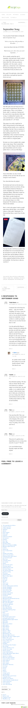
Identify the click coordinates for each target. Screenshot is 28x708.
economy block (7, 560)
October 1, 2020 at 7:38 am (16, 411)
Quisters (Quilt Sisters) (9, 635)
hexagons (5, 577)
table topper (6, 663)
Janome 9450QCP (7, 588)
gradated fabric (7, 574)
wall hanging (6, 674)
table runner (6, 661)
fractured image (7, 569)
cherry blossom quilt (8, 555)
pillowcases (6, 615)
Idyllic (4, 581)
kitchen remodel (7, 594)
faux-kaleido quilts (8, 564)
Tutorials (13, 17)
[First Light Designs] (14, 7)
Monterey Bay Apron (8, 601)
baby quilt (5, 533)
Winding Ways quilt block (9, 675)
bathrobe (5, 535)
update (5, 279)
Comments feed (7, 697)
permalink (20, 279)
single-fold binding (8, 652)
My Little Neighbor (8, 602)
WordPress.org (6, 698)
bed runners (6, 538)
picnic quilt (6, 614)
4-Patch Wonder (7, 528)
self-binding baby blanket (9, 645)
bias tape (5, 540)
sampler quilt (6, 642)
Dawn (6, 31)
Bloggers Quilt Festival (9, 546)
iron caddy (5, 584)
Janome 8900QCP (7, 587)
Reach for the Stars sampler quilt (11, 636)
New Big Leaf (6, 605)
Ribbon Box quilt (7, 637)
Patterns (16, 14)
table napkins (6, 660)
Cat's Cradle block (7, 550)
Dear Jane (5, 559)
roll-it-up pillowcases (8, 639)
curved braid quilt (7, 557)
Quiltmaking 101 (7, 633)
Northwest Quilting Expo (9, 609)
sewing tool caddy (7, 649)
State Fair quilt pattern (9, 657)
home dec (10, 278)
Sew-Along (5, 646)
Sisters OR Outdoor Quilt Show (11, 653)
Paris (4, 612)
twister (4, 668)
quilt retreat (6, 628)
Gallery (8, 14)
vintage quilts (6, 673)
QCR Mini (5, 621)
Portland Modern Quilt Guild (10, 619)
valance (5, 671)
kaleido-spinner (7, 591)
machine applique (7, 597)
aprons (4, 531)
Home (3, 14)
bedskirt (21, 276)
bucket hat (5, 549)
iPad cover (5, 583)
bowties (5, 548)
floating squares (7, 566)
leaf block (5, 595)
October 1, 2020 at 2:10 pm (16, 435)
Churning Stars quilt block (10, 556)
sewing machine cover (8, 647)
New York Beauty (7, 607)
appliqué (5, 529)
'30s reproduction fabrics (9, 525)
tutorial (5, 667)
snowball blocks (19, 278)
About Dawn (5, 17)
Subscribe (5, 513)
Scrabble (5, 643)
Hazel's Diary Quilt (8, 576)
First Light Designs (9, 703)
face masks (5, 562)
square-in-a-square (7, 656)
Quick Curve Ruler (7, 623)
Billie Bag (5, 542)
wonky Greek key (7, 681)
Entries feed (6, 696)
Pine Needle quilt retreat (9, 616)
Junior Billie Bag (7, 590)
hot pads (5, 580)
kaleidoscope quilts (8, 593)
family (5, 278)
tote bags (5, 666)
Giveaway (5, 573)
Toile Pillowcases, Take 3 (6, 289)
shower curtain (6, 650)
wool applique (6, 682)
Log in (4, 694)
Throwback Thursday (8, 664)
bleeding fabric (7, 543)
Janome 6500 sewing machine (10, 585)
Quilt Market (6, 626)
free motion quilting (8, 570)
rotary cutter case (7, 640)
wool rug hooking (7, 684)
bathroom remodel (7, 536)
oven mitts (5, 611)
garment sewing (7, 571)
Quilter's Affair (7, 630)
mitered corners (7, 600)
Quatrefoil (22, 22)
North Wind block (7, 608)
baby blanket (6, 532)
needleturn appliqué (8, 604)
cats (4, 552)
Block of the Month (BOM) (10, 545)
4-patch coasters (7, 526)
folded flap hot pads (8, 567)
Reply (11, 348)
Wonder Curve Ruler (8, 678)
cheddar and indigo (8, 553)
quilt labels (6, 625)
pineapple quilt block (8, 618)
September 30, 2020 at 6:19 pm (17, 304)
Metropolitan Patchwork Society (11, 598)
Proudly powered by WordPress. (19, 704)
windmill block (7, 677)
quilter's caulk (6, 632)
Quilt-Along (6, 629)
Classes (22, 14)
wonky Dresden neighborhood (10, 680)
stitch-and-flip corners (8, 659)
